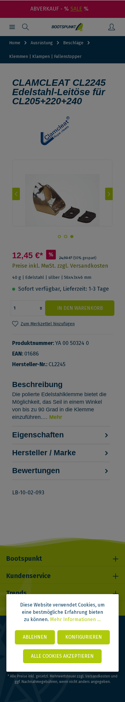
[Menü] (12, 27)
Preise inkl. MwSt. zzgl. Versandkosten (60, 265)
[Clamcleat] (62, 130)
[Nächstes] (109, 194)
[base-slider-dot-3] (59, 236)
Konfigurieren (83, 637)
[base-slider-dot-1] (71, 236)
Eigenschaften (38, 434)
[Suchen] (25, 27)
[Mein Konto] (112, 27)
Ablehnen (35, 637)
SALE (76, 8)
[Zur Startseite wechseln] (67, 27)
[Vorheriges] (16, 194)
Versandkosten (97, 676)
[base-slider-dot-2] (65, 236)
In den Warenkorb (80, 308)
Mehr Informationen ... (75, 619)
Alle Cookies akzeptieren (62, 656)
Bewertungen (36, 470)
